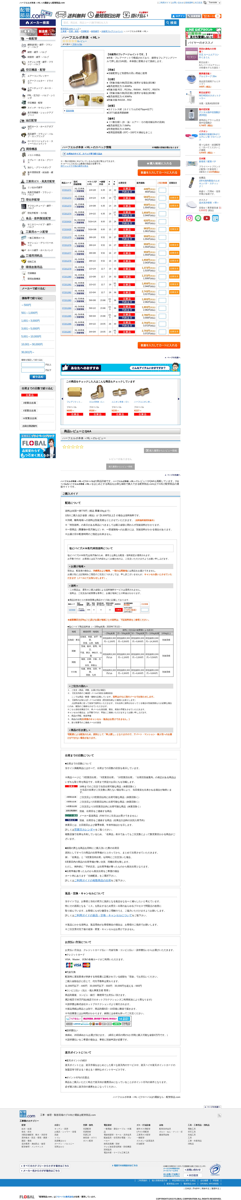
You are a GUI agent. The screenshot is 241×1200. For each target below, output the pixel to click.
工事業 (64, 31)
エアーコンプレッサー (38, 76)
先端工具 (192, 1135)
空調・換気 (74, 31)
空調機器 (32, 273)
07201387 (66, 332)
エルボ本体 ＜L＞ (97, 402)
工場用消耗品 (34, 255)
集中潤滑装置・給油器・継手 (40, 173)
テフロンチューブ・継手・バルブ (40, 207)
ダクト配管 (88, 1141)
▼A (109, 183)
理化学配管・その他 (37, 213)
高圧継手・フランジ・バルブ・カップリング (40, 135)
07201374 (66, 214)
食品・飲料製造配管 (38, 218)
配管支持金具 (165, 1129)
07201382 (66, 292)
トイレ (57, 1138)
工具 (190, 1138)
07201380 (66, 277)
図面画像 (70, 111)
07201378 (66, 261)
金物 (161, 1125)
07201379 (66, 269)
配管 (24, 1125)
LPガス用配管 (143, 1132)
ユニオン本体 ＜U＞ (120, 402)
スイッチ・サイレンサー (39, 107)
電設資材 (108, 1125)
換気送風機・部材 (112, 1144)
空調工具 (87, 1135)
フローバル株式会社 (64, 1197)
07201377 (66, 253)
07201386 (66, 324)
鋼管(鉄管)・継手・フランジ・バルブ (40, 45)
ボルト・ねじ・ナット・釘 (171, 1132)
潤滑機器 (31, 149)
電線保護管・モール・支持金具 (117, 1135)
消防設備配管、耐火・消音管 (34, 1135)
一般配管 (31, 38)
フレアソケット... (74, 402)
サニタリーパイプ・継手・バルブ (40, 225)
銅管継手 (95, 31)
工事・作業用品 (195, 1141)
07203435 (66, 229)
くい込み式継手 (35, 187)
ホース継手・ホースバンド (40, 250)
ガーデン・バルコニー (64, 1144)
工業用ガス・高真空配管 (40, 181)
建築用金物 (164, 1135)
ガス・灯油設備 (143, 1125)
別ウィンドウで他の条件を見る (74, 166)
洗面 (56, 1135)
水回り (57, 1125)
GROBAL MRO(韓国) (209, 1184)
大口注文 (198, 2)
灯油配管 (140, 1144)
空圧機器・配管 (35, 69)
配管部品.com (173, 1184)
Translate (213, 2)
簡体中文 (206, 1188)
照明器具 (108, 1149)
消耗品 (191, 1144)
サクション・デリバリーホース (40, 244)
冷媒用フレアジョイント (112, 31)
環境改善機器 (34, 279)
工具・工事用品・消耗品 (199, 1125)
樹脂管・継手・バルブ (38, 57)
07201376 (66, 245)
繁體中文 (215, 1188)
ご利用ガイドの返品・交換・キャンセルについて (103, 915)
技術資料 (189, 2)
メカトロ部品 (34, 155)
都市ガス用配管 (143, 1129)
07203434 (66, 221)
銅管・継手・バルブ (37, 52)
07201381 (66, 284)
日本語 (188, 1188)
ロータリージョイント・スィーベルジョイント (40, 142)
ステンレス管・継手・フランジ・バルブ (40, 63)
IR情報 (216, 1180)
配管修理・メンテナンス (32, 1147)
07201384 (66, 308)
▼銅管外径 (102, 183)
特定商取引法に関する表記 (184, 1180)
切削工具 (32, 261)
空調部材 (87, 1132)
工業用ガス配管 (143, 1135)
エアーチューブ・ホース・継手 (40, 89)
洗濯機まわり (60, 1141)
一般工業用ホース (36, 238)
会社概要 (204, 1180)
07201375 (66, 237)
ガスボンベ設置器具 (145, 1141)
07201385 (66, 316)
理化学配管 (33, 199)
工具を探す (47, 32)
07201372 (66, 198)
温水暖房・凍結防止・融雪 (33, 1144)
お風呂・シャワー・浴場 (65, 1132)
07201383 (66, 300)
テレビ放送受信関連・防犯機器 (117, 1147)
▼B (114, 183)
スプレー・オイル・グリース (40, 161)
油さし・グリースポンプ (39, 167)
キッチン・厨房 (61, 1129)
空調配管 (85, 31)
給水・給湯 (26, 1129)
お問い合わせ (178, 2)
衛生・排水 (26, 1132)
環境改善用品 (34, 267)
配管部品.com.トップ (70, 29)
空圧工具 (192, 1132)
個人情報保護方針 (160, 1180)
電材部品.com (189, 1184)
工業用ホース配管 (37, 231)
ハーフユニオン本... (142, 402)
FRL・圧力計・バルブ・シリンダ (41, 96)
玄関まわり (59, 1147)
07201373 (66, 206)
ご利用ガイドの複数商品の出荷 (92, 880)
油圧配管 (31, 120)
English (196, 1188)
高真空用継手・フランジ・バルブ (40, 193)
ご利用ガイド (165, 2)
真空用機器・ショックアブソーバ (40, 113)
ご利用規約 (142, 1180)
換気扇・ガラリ (90, 1138)
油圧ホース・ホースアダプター (40, 127)
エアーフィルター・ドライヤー (40, 82)
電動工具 (192, 1129)
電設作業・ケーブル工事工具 (116, 1152)
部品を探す (29, 32)
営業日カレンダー (84, 829)
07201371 (66, 190)
